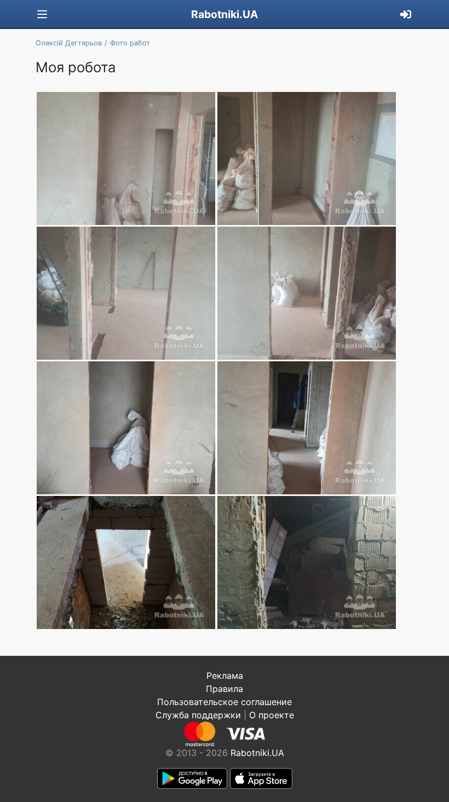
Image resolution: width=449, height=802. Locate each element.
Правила (224, 688)
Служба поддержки (198, 714)
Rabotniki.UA (224, 14)
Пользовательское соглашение (224, 701)
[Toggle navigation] (42, 14)
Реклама (224, 675)
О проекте (271, 714)
